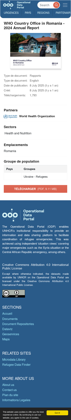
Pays (28, 13)
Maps (6, 339)
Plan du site (10, 395)
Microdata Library (14, 359)
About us (8, 385)
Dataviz (7, 329)
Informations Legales (16, 400)
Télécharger (35, 189)
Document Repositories (18, 324)
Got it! (57, 412)
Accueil (7, 313)
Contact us (9, 390)
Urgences (11, 13)
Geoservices (10, 334)
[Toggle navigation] (65, 5)
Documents (10, 319)
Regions (43, 13)
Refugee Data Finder (16, 364)
